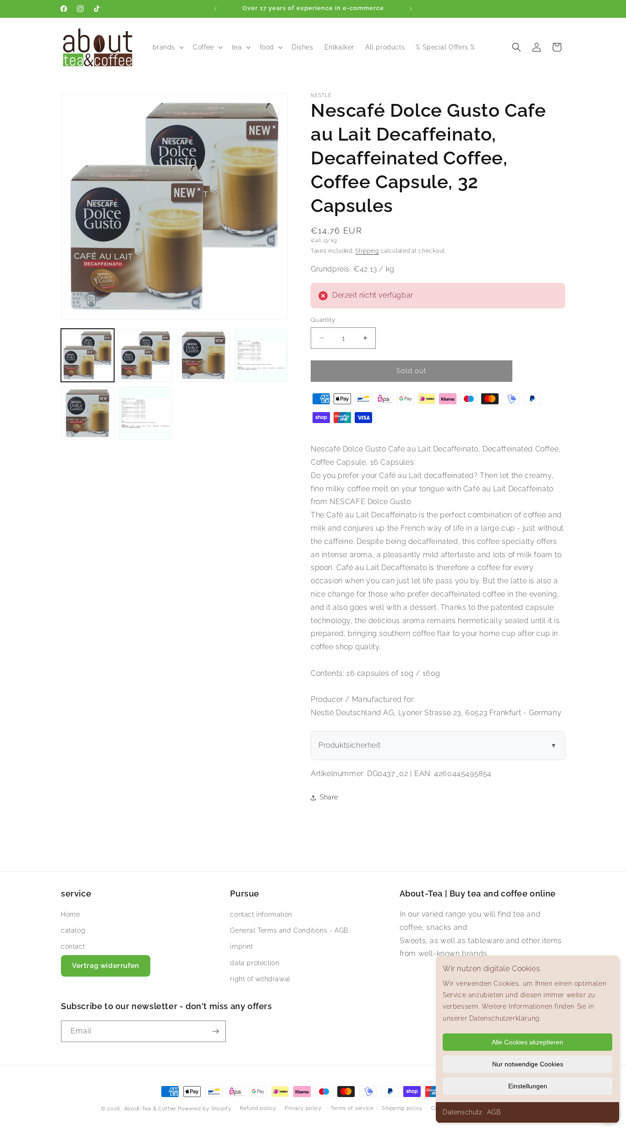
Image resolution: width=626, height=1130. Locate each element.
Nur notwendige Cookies (527, 1064)
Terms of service (351, 1108)
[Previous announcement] (215, 8)
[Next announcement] (411, 8)
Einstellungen (527, 1086)
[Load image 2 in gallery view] (145, 355)
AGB (494, 1112)
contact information (261, 914)
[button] (167, 47)
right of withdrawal (260, 979)
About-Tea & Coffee (150, 1109)
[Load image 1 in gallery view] (87, 355)
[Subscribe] (215, 1031)
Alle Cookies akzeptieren (527, 1042)
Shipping (367, 251)
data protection (254, 963)
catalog (73, 930)
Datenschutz (463, 1112)
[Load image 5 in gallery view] (87, 413)
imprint (241, 946)
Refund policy (258, 1108)
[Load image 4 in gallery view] (261, 355)
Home (70, 914)
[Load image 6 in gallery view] (145, 413)
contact (73, 946)
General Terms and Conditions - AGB (289, 930)
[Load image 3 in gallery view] (203, 355)
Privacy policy (303, 1108)
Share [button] (329, 797)
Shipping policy (402, 1108)
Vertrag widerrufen (105, 966)
